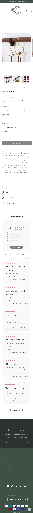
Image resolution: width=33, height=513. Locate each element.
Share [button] (5, 186)
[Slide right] (31, 79)
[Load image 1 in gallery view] (8, 79)
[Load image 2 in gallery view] (16, 79)
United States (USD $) (16, 499)
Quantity (4, 132)
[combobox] (25, 258)
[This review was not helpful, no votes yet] (25, 279)
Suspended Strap (8, 160)
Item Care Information (9, 474)
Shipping (3, 97)
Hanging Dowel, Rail (24, 158)
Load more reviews (16, 410)
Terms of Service (7, 469)
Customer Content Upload (10, 478)
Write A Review (16, 247)
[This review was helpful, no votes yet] (23, 279)
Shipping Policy (7, 461)
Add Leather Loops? (8, 123)
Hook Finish (5, 115)
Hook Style (5, 106)
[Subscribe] (27, 442)
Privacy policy (7, 465)
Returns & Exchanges (9, 457)
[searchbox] (9, 254)
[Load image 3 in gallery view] (25, 79)
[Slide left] (1, 79)
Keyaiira (18, 512)
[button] (2, 11)
